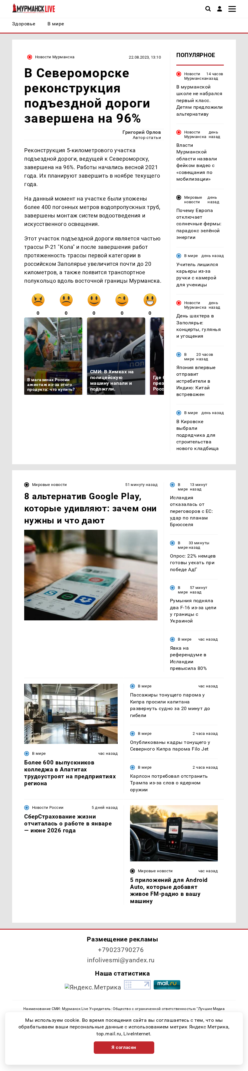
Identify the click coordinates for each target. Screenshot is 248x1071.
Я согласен (124, 1047)
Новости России (48, 807)
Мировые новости (193, 199)
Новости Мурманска (55, 57)
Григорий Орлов (141, 132)
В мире (191, 255)
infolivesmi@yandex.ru (121, 960)
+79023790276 (121, 950)
